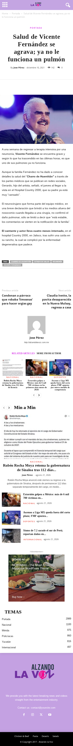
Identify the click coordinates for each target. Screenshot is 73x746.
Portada (16, 13)
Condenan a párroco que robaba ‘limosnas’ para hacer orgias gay (17, 299)
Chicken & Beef (21, 736)
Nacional (12, 377)
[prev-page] (34, 395)
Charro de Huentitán (21, 261)
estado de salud (41, 261)
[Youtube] (49, 715)
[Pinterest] (23, 85)
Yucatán (6, 641)
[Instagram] (32, 715)
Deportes (60, 377)
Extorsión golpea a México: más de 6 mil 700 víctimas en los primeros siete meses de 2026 (36, 385)
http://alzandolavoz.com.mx (36, 342)
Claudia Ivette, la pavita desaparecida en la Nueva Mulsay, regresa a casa (56, 301)
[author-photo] (36, 325)
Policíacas (7, 636)
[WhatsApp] (31, 85)
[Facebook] (5, 85)
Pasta (35, 736)
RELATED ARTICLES (23, 353)
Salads (56, 736)
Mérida (5, 630)
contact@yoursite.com (43, 707)
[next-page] (39, 395)
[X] (14, 85)
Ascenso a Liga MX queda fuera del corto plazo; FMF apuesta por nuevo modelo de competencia (60, 385)
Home (5, 13)
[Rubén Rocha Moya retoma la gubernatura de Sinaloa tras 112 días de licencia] (13, 367)
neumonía (57, 261)
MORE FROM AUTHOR (49, 353)
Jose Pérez (18, 67)
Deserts (45, 736)
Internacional (32, 539)
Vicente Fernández (12, 265)
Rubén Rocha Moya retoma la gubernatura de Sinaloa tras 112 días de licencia (12, 383)
